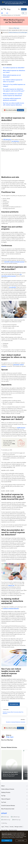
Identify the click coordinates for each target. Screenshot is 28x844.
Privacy (6, 826)
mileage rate (11, 585)
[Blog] (2, 13)
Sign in (24, 9)
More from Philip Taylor (7, 740)
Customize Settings (21, 840)
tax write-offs (12, 287)
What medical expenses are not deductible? (12, 76)
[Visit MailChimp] (16, 819)
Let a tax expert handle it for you (15, 3)
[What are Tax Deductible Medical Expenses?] (11, 765)
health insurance (21, 427)
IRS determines (7, 139)
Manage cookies (18, 826)
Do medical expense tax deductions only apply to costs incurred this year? (13, 90)
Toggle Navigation (2, 9)
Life (7, 13)
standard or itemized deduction (11, 608)
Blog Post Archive (13, 830)
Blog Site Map (4, 830)
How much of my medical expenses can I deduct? (14, 85)
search (19, 9)
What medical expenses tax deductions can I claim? (14, 71)
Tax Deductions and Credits (10, 772)
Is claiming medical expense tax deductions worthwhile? (12, 99)
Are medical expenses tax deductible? (13, 67)
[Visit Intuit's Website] (14, 813)
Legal (2, 826)
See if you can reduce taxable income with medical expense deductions (13, 104)
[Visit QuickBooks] (15, 817)
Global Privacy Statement (7, 834)
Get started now (14, 704)
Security (11, 826)
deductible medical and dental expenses (14, 261)
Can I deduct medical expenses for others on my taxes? (12, 80)
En (23, 13)
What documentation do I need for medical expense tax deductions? (12, 94)
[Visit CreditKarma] (5, 819)
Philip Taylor (16, 28)
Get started (20, 110)
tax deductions (15, 141)
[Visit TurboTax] (5, 817)
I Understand (7, 840)
